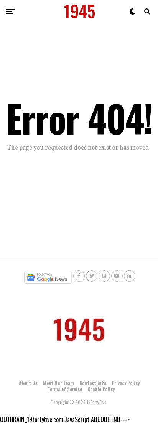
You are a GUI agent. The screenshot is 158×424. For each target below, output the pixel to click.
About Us (28, 383)
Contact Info (92, 383)
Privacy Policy (126, 383)
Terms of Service (65, 389)
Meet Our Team (58, 383)
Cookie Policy (101, 389)
